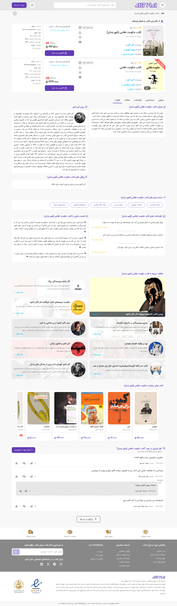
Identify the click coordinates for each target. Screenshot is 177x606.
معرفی (161, 100)
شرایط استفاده (124, 562)
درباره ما (100, 551)
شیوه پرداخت (160, 558)
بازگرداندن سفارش (123, 558)
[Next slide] (14, 415)
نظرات (117, 100)
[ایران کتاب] (146, 5)
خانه (162, 13)
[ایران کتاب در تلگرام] (54, 565)
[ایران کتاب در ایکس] (48, 565)
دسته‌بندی (150, 100)
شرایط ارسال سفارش (157, 554)
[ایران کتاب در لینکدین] (42, 565)
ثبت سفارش (160, 551)
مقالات (127, 100)
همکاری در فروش (96, 559)
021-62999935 (95, 545)
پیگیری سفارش (124, 551)
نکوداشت (138, 100)
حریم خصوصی (124, 565)
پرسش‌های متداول (123, 554)
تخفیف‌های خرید (159, 562)
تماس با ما (99, 555)
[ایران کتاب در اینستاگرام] (61, 565)
